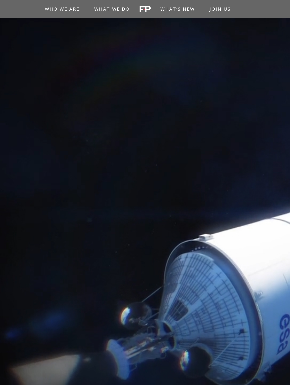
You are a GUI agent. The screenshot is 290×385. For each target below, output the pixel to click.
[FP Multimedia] (145, 9)
